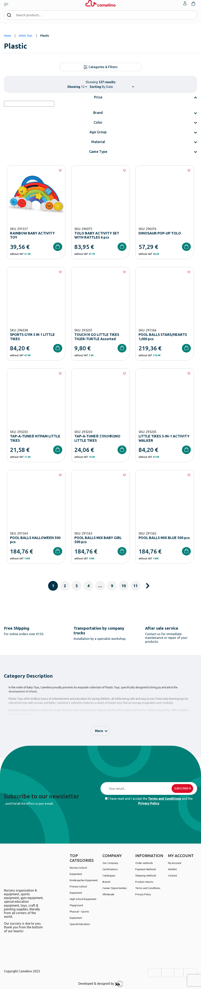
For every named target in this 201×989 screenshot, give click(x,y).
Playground (76, 905)
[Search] (9, 15)
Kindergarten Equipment (84, 880)
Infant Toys (25, 35)
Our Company (110, 863)
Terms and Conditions (164, 798)
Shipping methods (145, 875)
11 (135, 585)
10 (124, 585)
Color (98, 122)
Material (98, 142)
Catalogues (108, 875)
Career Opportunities (114, 888)
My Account (174, 863)
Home (7, 35)
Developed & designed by (96, 983)
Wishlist (172, 869)
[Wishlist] (60, 170)
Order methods (144, 863)
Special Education (80, 924)
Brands (106, 881)
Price (98, 97)
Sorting (95, 86)
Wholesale (108, 894)
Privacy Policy (148, 803)
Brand (98, 112)
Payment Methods (145, 869)
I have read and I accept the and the (150, 801)
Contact (172, 875)
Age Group (98, 132)
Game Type (98, 151)
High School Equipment (83, 899)
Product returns (144, 881)
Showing (73, 86)
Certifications (110, 869)
